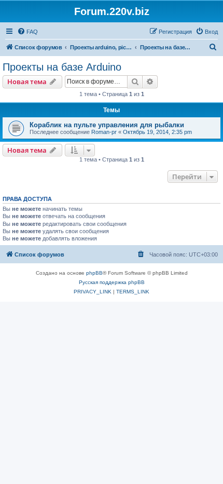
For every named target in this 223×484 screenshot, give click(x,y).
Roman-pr (104, 132)
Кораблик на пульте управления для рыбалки (107, 125)
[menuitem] (27, 31)
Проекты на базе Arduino (62, 67)
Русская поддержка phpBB (112, 282)
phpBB (94, 273)
